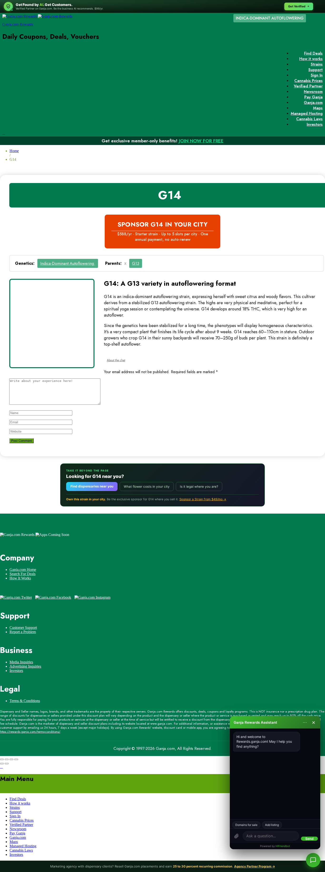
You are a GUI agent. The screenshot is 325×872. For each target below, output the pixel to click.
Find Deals (313, 53)
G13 (135, 263)
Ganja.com (313, 102)
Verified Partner (308, 86)
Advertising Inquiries (25, 666)
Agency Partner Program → (254, 866)
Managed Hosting (307, 113)
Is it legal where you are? (199, 486)
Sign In (317, 75)
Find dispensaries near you (91, 486)
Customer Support (23, 628)
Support (315, 69)
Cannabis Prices (308, 80)
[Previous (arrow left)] (2, 763)
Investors (315, 124)
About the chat (116, 360)
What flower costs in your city (147, 486)
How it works (311, 59)
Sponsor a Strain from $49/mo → (202, 499)
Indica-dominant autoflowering (67, 263)
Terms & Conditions (25, 701)
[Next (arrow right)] (7, 763)
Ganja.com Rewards (17, 24)
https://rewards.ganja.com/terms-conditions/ (30, 731)
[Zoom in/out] (16, 759)
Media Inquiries (21, 662)
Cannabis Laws (309, 119)
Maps (318, 108)
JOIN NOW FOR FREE (201, 141)
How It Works (20, 578)
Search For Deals (22, 574)
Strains (317, 64)
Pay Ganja (313, 97)
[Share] (7, 759)
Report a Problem (23, 632)
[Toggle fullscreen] (11, 759)
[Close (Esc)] (2, 759)
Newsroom (313, 91)
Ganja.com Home (23, 570)
